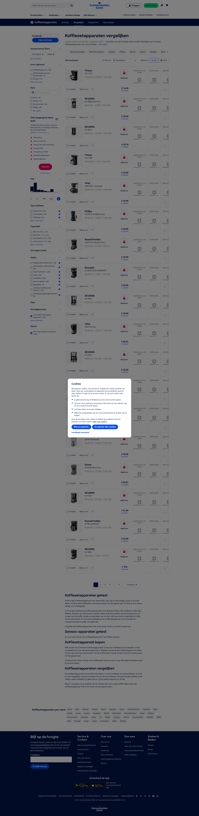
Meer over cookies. (100, 421)
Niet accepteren (81, 427)
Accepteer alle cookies (105, 427)
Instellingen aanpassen (81, 432)
